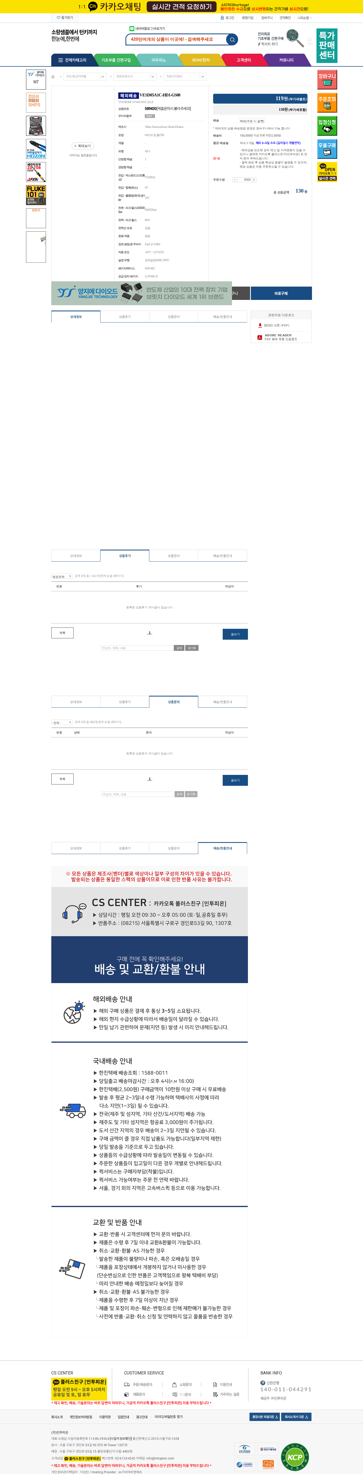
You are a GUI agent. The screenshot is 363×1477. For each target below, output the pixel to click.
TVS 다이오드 (174, 76)
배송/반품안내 (222, 317)
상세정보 (76, 317)
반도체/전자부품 (76, 76)
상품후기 (125, 317)
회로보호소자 (124, 76)
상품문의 (174, 317)
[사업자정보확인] (121, 1439)
